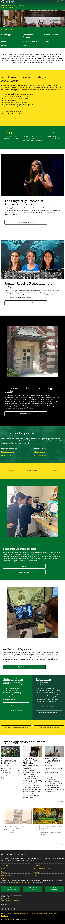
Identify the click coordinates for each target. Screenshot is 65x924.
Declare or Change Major (32, 471)
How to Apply (6, 34)
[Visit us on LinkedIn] (14, 909)
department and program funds (21, 882)
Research (47, 41)
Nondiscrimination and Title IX (21, 914)
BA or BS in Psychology (8, 452)
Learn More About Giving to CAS (49, 727)
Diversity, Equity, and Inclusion (42, 868)
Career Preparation (6, 875)
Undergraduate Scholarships (16, 704)
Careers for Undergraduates (16, 119)
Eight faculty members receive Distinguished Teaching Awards (30, 762)
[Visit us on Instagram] (11, 909)
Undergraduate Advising (48, 707)
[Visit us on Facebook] (2, 909)
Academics (4, 868)
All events (60, 844)
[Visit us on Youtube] (8, 909)
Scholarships (37, 865)
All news (60, 801)
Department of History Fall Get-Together (17, 824)
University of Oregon (8, 919)
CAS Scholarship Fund (32, 888)
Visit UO (54, 470)
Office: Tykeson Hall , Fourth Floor (10, 901)
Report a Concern (6, 914)
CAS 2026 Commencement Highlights (8, 761)
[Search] (58, 2)
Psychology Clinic (25, 413)
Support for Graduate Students (48, 712)
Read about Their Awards (25, 303)
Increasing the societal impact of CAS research (52, 761)
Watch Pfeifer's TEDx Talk (26, 222)
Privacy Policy (43, 914)
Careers (50, 914)
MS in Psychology (39, 452)
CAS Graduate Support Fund (54, 888)
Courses (4, 41)
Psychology (6, 29)
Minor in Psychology (7, 456)
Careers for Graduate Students (48, 119)
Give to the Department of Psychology (16, 727)
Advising (3, 879)
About (35, 875)
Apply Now (11, 470)
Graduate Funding (16, 710)
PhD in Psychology (40, 456)
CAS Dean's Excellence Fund (11, 888)
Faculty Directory (24, 572)
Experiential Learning (31, 41)
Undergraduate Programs (28, 35)
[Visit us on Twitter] (5, 909)
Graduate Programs (51, 34)
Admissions (4, 865)
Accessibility (34, 914)
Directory (5, 45)
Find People (4, 916)
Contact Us (27, 45)
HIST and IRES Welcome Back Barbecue (48, 824)
